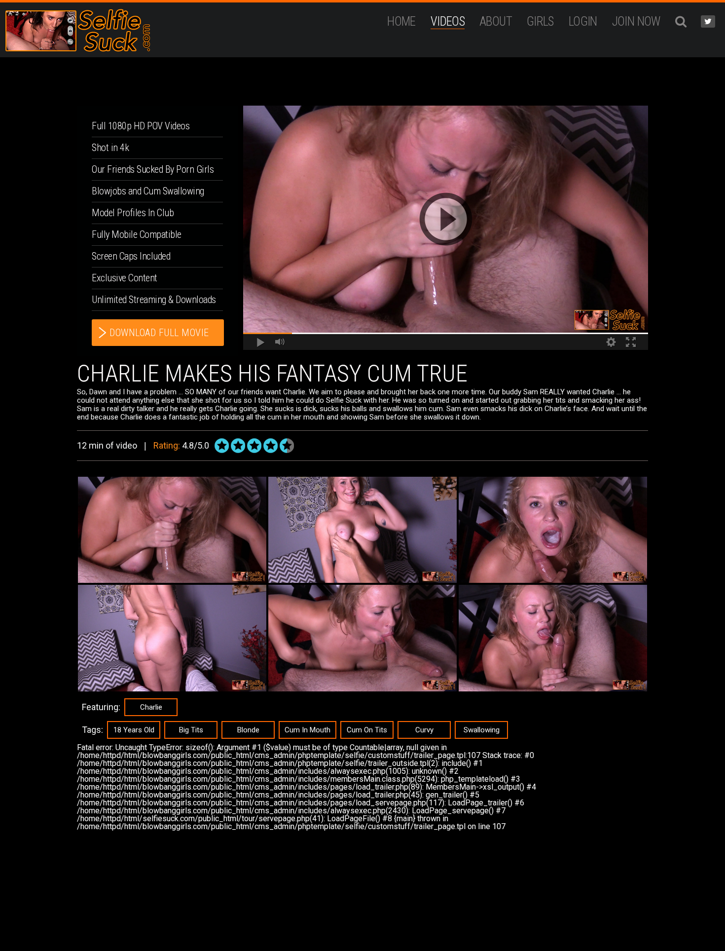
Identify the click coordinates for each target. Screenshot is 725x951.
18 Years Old (133, 729)
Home (401, 21)
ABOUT (495, 21)
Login (583, 21)
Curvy (424, 729)
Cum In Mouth (307, 729)
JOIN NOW (636, 21)
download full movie (159, 333)
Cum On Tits (367, 729)
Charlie (151, 707)
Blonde (248, 729)
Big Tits (191, 729)
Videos (448, 21)
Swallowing (482, 729)
